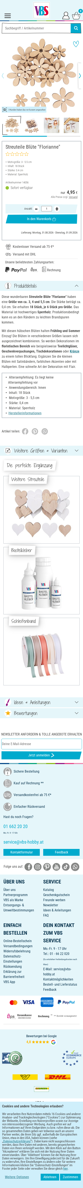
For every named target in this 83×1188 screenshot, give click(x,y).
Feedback (61, 852)
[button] (6, 75)
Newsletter (50, 905)
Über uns (9, 890)
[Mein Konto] (66, 15)
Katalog (48, 890)
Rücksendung (12, 967)
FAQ (46, 915)
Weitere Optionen (17, 1177)
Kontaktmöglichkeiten (58, 979)
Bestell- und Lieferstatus (60, 984)
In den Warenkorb (39, 219)
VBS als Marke (13, 900)
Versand (73, 197)
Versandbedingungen (18, 946)
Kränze (74, 351)
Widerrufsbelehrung (16, 951)
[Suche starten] (76, 28)
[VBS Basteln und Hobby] (41, 10)
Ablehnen (49, 1177)
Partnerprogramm (15, 895)
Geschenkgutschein (56, 895)
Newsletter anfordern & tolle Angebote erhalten (41, 734)
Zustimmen (70, 1177)
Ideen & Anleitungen (57, 910)
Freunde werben (54, 900)
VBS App (9, 982)
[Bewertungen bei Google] (41, 1039)
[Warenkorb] (76, 15)
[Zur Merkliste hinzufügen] (76, 44)
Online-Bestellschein (17, 941)
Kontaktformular (21, 852)
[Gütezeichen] (12, 1058)
